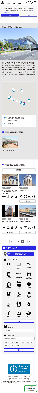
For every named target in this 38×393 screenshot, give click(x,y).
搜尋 (19, 321)
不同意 (28, 15)
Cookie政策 (27, 376)
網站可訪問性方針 (18, 376)
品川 (6, 342)
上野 (11, 342)
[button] (22, 90)
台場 (11, 345)
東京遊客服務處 (12, 120)
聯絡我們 (26, 379)
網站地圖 (20, 379)
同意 (10, 15)
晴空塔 (17, 345)
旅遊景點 (10, 123)
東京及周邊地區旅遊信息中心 (16, 118)
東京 (17, 342)
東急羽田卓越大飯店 (25, 221)
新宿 (23, 342)
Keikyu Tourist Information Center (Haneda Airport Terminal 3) (9, 191)
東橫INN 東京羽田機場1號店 (10, 221)
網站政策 (10, 376)
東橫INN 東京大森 (24, 190)
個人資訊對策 (13, 379)
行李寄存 (29, 342)
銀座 (6, 345)
